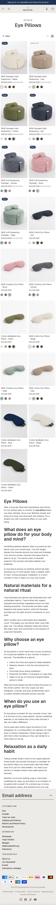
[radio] (2, 87)
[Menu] (3, 9)
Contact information (28, 894)
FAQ (4, 811)
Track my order (8, 817)
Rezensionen (8, 827)
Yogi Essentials (23, 887)
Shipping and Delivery (11, 820)
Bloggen (5, 843)
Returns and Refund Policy (14, 823)
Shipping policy (47, 892)
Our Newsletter (8, 862)
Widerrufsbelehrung (10, 846)
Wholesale (6, 836)
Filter (7, 36)
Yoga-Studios (8, 839)
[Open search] (9, 9)
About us (6, 859)
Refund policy (8, 892)
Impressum (7, 849)
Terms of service (33, 892)
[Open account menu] (47, 9)
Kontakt (5, 814)
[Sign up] (50, 795)
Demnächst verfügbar (11, 868)
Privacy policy (20, 892)
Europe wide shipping (28, 2)
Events (5, 865)
